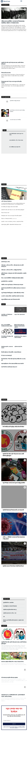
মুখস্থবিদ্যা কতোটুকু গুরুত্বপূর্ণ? (15, 100)
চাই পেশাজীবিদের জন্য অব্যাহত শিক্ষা (14, 146)
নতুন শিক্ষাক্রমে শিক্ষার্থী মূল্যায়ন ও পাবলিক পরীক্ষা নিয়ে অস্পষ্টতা (12, 292)
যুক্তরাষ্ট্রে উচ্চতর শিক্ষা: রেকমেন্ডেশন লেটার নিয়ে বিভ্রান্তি (20, 337)
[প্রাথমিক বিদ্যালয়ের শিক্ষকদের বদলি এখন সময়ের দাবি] (14, 497)
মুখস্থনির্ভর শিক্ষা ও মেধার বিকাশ (7, 281)
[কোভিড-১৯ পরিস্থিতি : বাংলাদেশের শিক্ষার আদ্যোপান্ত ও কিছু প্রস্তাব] (14, 524)
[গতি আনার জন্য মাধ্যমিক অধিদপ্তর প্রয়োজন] (14, 671)
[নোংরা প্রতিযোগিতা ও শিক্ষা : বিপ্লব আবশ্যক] (5, 142)
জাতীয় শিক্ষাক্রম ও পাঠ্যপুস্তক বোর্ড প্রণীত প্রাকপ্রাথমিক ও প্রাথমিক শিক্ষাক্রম (13, 273)
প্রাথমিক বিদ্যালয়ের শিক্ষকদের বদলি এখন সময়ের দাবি (13, 510)
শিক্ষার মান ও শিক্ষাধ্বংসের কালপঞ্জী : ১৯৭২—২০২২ (9, 218)
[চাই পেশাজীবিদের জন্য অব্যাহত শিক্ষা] (5, 149)
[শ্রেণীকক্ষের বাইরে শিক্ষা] (20, 342)
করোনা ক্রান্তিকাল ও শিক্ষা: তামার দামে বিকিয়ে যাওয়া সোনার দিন (12, 363)
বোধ (4, 616)
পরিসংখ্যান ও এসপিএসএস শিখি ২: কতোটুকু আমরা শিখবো (11, 269)
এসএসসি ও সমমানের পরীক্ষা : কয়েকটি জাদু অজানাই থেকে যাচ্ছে (12, 296)
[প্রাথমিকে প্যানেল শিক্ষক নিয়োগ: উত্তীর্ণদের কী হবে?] (14, 553)
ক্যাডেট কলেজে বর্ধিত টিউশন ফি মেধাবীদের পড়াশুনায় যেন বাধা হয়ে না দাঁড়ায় (13, 288)
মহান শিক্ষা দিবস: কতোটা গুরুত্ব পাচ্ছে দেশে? (9, 367)
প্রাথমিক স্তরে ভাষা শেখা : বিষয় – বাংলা (9, 613)
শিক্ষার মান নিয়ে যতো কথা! (5, 212)
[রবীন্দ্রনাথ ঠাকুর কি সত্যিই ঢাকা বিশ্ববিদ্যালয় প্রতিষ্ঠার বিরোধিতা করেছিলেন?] (20, 320)
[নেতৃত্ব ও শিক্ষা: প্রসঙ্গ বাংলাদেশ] (20, 310)
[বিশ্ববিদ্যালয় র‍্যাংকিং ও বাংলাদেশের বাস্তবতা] (7, 342)
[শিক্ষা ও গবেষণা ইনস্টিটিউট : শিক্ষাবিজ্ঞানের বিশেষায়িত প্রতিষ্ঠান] (7, 320)
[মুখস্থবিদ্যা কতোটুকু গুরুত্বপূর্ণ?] (5, 103)
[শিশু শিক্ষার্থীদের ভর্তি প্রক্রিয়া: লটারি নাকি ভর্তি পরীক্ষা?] (7, 331)
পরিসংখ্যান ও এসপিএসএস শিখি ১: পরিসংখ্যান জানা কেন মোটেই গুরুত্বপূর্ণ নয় (12, 265)
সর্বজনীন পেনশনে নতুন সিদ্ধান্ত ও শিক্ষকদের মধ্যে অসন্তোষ (12, 284)
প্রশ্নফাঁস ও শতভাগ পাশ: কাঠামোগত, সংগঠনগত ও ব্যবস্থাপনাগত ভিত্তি (12, 221)
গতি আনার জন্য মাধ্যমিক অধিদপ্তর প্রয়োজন (9, 677)
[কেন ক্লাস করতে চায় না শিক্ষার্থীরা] (5, 122)
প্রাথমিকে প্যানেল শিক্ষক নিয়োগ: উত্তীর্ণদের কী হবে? (13, 566)
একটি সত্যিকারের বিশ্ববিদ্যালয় (6, 201)
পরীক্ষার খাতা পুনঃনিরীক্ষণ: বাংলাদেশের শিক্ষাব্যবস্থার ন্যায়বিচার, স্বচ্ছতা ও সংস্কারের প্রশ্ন (12, 22)
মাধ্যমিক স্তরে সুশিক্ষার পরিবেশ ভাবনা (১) (10, 609)
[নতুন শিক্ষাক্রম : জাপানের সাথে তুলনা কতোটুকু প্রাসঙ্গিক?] (5, 113)
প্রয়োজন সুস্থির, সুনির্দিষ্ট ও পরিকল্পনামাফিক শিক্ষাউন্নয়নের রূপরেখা (11, 224)
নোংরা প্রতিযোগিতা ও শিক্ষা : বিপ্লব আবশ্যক (16, 140)
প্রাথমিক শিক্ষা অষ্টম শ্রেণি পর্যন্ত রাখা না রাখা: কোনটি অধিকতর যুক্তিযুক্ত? (12, 209)
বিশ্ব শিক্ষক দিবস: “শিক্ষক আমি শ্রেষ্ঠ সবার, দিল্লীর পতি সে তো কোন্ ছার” (13, 359)
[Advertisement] (14, 48)
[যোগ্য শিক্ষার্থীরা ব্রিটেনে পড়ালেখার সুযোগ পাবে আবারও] (5, 136)
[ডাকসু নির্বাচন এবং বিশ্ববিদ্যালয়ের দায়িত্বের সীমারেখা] (7, 310)
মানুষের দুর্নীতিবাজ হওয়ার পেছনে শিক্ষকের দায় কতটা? (10, 299)
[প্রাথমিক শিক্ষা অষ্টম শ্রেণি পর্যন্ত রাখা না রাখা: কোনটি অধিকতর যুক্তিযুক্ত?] (14, 440)
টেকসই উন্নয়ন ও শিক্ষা (5, 261)
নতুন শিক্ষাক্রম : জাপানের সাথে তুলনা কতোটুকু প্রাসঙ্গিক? (14, 482)
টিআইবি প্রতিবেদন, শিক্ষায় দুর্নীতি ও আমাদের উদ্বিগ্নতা (11, 352)
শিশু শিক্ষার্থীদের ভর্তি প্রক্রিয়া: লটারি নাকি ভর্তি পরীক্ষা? (9, 206)
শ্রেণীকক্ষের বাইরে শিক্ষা (18, 346)
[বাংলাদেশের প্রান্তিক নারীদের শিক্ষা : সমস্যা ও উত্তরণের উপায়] (14, 656)
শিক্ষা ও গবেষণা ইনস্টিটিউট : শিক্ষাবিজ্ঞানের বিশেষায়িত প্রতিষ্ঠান (12, 278)
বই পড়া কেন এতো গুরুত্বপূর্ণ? (6, 355)
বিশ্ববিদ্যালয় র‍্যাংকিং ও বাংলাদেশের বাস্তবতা (7, 347)
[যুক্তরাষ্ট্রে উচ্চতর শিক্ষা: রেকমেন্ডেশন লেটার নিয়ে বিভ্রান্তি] (20, 331)
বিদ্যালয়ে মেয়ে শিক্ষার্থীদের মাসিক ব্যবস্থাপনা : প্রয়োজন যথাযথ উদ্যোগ (13, 620)
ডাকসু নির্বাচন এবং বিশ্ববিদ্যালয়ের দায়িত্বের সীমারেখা (6, 315)
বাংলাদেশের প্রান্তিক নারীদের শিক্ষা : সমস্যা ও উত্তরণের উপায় (12, 661)
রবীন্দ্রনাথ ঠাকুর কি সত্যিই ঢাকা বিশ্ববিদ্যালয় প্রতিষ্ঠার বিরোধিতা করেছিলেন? (19, 326)
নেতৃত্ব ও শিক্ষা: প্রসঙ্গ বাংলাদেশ (19, 314)
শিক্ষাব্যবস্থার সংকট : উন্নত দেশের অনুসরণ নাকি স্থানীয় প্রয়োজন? (11, 215)
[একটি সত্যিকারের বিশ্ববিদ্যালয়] (14, 193)
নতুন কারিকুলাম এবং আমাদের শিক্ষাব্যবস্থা (10, 606)
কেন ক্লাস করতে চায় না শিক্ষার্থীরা (15, 119)
